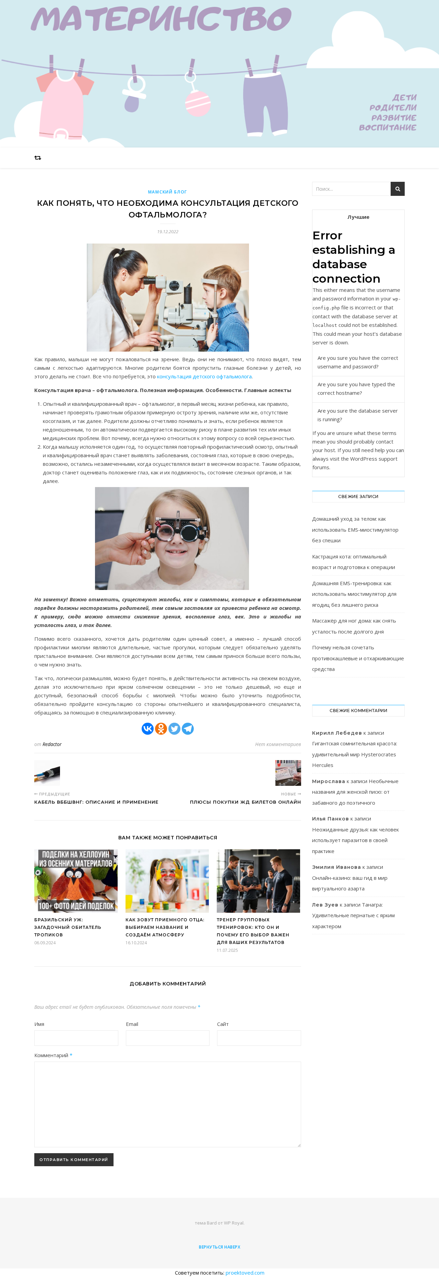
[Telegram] (188, 729)
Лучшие (358, 216)
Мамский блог (167, 192)
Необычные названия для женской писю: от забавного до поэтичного (355, 792)
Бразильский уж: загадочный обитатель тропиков (68, 927)
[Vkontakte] (148, 729)
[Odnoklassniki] (161, 729)
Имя (39, 1023)
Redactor (52, 744)
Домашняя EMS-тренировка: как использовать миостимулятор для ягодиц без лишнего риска (354, 594)
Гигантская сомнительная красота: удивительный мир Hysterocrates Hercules (354, 754)
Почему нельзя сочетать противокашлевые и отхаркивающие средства (358, 658)
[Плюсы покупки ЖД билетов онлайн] (288, 773)
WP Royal (234, 1223)
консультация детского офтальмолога (204, 376)
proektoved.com (245, 1272)
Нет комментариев (278, 744)
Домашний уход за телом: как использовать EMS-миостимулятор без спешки (355, 529)
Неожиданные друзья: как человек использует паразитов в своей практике (355, 840)
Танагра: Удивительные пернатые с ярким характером (353, 915)
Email (132, 1023)
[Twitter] (174, 729)
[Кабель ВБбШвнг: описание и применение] (47, 773)
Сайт (223, 1023)
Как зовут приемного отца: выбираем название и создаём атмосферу (165, 927)
